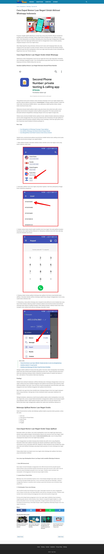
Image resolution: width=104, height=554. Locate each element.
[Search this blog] (86, 2)
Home (38, 546)
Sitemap (65, 546)
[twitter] (31, 510)
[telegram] (59, 510)
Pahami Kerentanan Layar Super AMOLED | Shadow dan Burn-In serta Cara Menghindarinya (41, 363)
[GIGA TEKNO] (22, 2)
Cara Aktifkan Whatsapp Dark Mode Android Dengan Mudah (35, 131)
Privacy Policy (59, 546)
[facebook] (21, 510)
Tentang (43, 546)
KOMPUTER (48, 1)
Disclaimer (52, 546)
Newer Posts (20, 536)
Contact (47, 546)
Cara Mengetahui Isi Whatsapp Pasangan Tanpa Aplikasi (34, 129)
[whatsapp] (50, 510)
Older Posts (60, 536)
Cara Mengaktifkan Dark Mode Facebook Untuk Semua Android (36, 132)
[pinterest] (40, 510)
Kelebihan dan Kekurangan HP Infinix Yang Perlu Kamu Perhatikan (35, 367)
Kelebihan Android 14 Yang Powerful (29, 365)
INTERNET (55, 1)
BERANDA (31, 1)
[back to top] (101, 550)
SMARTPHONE (39, 1)
